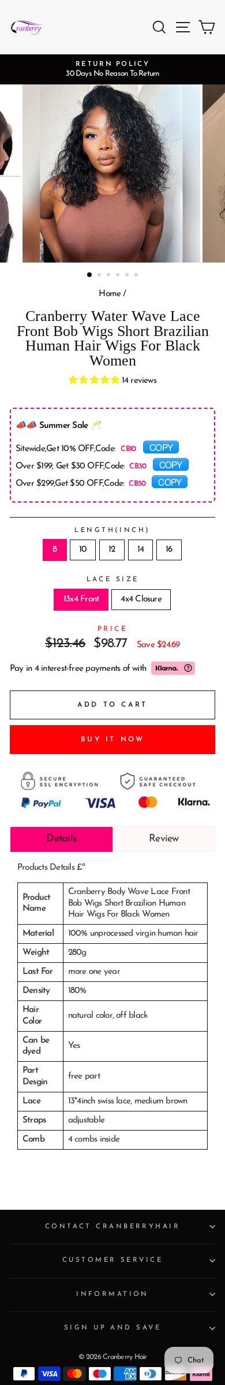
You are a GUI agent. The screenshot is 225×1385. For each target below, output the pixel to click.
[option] (112, 69)
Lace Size (113, 579)
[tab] (61, 839)
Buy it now (113, 739)
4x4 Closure (141, 599)
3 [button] (109, 276)
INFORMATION (112, 1294)
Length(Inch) (112, 530)
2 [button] (100, 276)
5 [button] (128, 276)
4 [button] (119, 276)
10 (83, 549)
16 (169, 549)
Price (112, 629)
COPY (160, 447)
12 (111, 549)
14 (140, 549)
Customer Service (112, 1260)
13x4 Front (81, 599)
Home (110, 294)
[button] (95, 380)
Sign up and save (112, 1327)
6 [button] (137, 276)
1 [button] (90, 275)
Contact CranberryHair (112, 1226)
